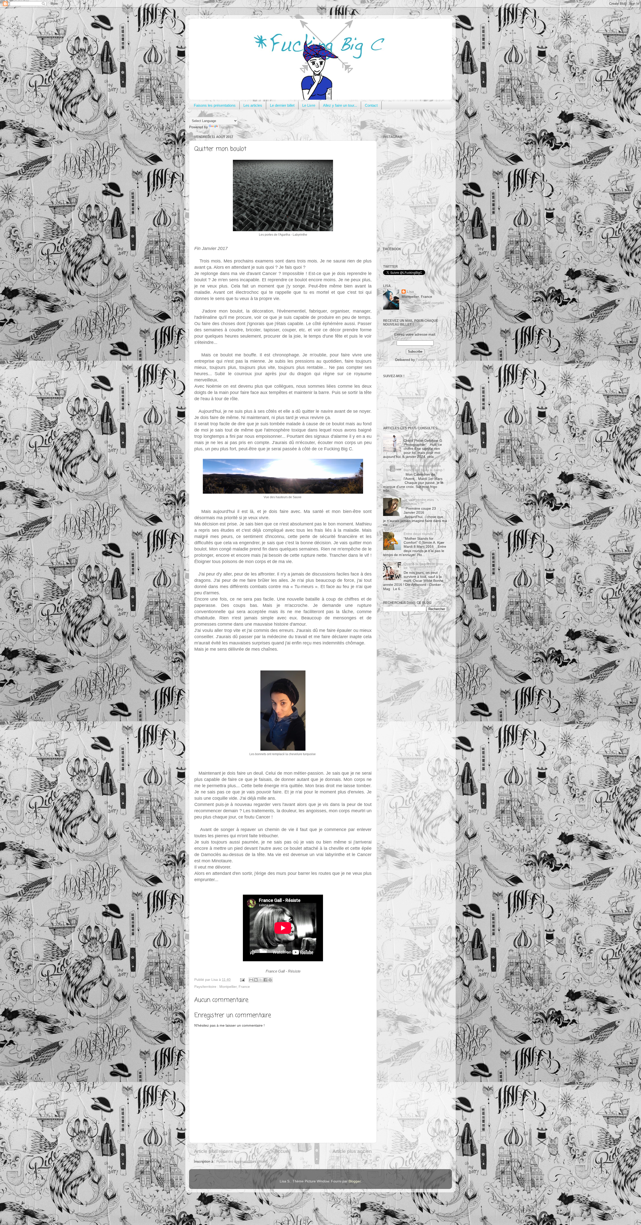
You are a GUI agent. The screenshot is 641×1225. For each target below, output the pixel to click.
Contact (371, 105)
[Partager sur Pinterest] (270, 979)
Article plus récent (213, 1151)
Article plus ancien (352, 1151)
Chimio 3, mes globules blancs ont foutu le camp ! (424, 468)
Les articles (252, 105)
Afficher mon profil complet (423, 303)
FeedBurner (425, 360)
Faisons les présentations (215, 105)
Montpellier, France (234, 987)
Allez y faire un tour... (340, 105)
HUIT (408, 436)
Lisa (410, 292)
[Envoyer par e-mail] (251, 979)
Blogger (355, 1181)
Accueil (282, 1151)
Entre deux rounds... (420, 534)
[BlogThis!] (255, 979)
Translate (226, 127)
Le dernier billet (282, 105)
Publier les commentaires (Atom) (242, 1161)
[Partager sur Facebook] (265, 979)
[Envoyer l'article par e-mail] (242, 980)
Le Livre (308, 105)
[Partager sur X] (260, 979)
